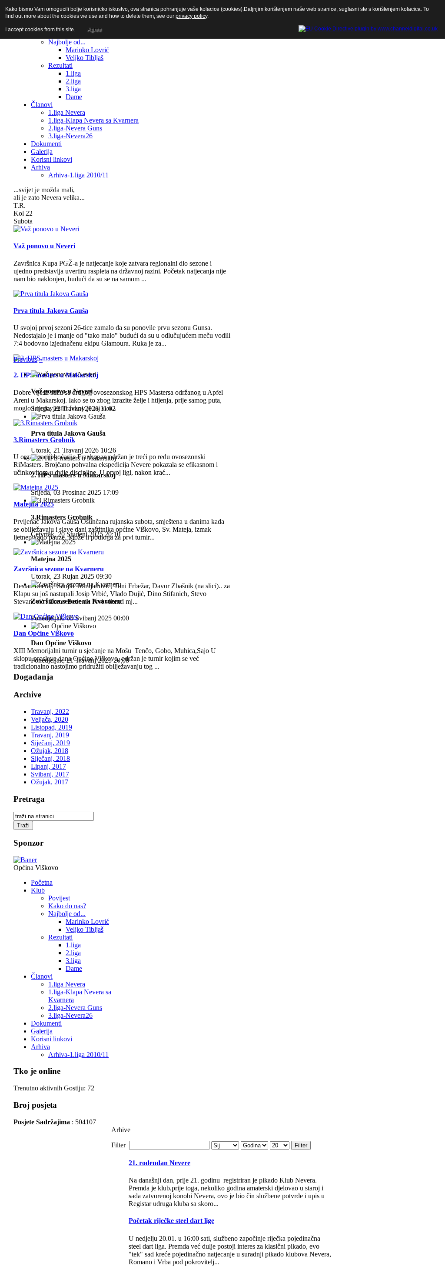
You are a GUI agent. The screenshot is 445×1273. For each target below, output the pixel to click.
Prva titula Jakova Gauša (50, 310)
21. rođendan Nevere (159, 1162)
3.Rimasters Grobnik (44, 439)
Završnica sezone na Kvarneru (58, 569)
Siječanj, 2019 (50, 742)
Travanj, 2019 (50, 735)
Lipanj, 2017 (48, 766)
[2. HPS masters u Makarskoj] (56, 358)
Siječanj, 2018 (50, 758)
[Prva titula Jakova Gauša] (50, 293)
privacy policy (191, 16)
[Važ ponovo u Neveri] (46, 229)
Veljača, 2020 (49, 719)
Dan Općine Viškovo (43, 633)
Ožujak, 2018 (49, 750)
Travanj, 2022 (50, 711)
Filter (301, 1145)
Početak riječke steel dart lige (171, 1220)
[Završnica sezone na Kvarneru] (58, 552)
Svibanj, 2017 (50, 774)
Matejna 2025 (33, 504)
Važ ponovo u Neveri (44, 246)
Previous (25, 359)
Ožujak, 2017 (49, 782)
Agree (94, 30)
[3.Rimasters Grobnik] (45, 423)
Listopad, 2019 (51, 727)
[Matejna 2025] (35, 487)
